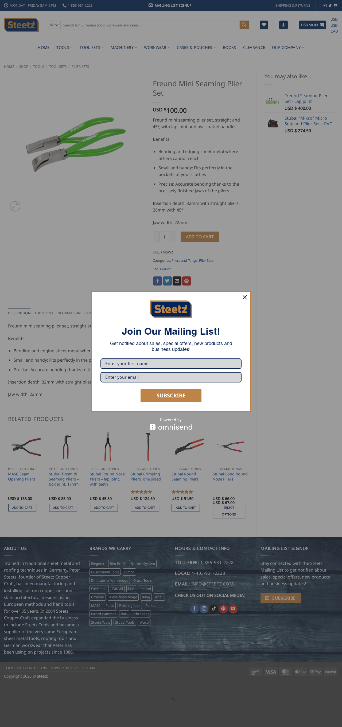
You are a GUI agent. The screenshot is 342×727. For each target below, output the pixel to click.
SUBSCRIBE (171, 395)
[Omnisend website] (171, 424)
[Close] (244, 297)
